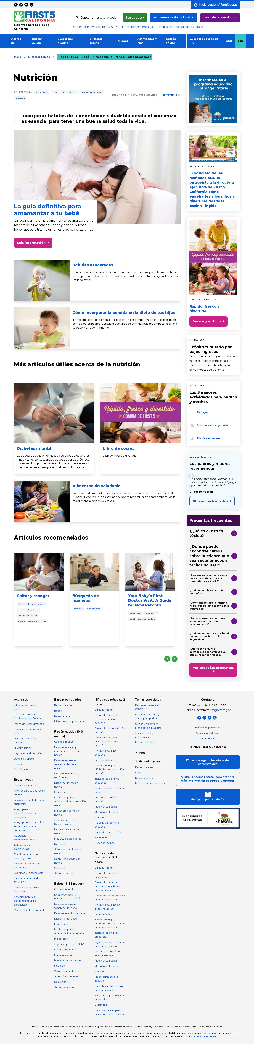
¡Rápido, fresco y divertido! (120, 455)
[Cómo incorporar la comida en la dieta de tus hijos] (42, 328)
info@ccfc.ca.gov (220, 710)
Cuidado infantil (63, 742)
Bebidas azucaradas (93, 265)
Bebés (58, 710)
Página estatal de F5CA (28, 753)
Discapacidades (144, 742)
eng (230, 42)
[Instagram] (31, 5)
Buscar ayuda (37, 41)
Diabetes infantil (34, 448)
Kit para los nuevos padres (89, 26)
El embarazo (164, 26)
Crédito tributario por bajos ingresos (210, 349)
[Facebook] (16, 5)
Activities (78, 608)
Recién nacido (42, 92)
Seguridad (60, 868)
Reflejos (202, 412)
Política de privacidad (207, 727)
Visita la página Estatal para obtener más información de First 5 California (207, 779)
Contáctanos (21, 769)
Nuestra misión (23, 748)
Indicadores (61, 939)
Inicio (17, 57)
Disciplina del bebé (65, 918)
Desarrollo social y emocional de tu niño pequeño (107, 741)
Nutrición (20, 98)
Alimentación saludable (96, 486)
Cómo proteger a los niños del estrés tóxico (208, 762)
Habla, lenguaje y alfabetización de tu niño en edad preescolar (109, 923)
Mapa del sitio (208, 738)
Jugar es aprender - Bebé (69, 944)
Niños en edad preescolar (69, 721)
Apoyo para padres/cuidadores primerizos (25, 813)
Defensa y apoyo (24, 758)
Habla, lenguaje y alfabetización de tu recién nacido (70, 801)
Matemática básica (65, 955)
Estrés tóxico (171, 41)
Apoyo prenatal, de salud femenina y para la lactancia (29, 826)
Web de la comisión (218, 17)
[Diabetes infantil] (54, 413)
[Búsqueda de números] (94, 572)
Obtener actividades (210, 501)
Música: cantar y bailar (212, 425)
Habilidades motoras (28, 615)
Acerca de (16, 41)
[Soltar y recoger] (39, 572)
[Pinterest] (21, 5)
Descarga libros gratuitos (29, 724)
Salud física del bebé (66, 976)
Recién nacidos (63, 705)
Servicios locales (64, 873)
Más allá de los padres (67, 838)
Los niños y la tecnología (28, 873)
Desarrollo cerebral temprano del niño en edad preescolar (107, 886)
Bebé (55, 92)
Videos (123, 41)
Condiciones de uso (207, 733)
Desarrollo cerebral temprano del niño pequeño (106, 719)
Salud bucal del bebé (67, 971)
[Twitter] (26, 5)
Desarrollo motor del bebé (70, 913)
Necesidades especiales (188, 26)
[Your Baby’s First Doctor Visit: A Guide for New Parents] (150, 572)
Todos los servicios (25, 785)
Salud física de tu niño (108, 832)
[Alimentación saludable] (42, 501)
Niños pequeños (63, 716)
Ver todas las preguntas (213, 667)
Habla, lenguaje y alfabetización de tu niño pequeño (109, 769)
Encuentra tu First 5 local (172, 17)
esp (241, 42)
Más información (31, 242)
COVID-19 (114, 26)
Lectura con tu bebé (66, 949)
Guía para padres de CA (203, 41)
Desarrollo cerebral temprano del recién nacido (66, 764)
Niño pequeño (68, 92)
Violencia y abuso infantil (29, 910)
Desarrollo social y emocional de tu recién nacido (67, 751)
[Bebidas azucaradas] (42, 280)
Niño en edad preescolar (91, 92)
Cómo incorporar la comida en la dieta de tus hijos (124, 312)
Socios (18, 764)
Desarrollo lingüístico (28, 610)
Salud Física (135, 613)
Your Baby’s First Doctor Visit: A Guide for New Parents (149, 600)
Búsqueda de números (86, 598)
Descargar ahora (207, 321)
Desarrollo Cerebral (36, 604)
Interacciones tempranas (138, 26)
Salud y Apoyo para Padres (142, 619)
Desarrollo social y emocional (32, 621)
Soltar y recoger (33, 596)
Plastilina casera (208, 438)
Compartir (169, 95)
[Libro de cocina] (140, 413)
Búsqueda (133, 17)
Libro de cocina (119, 448)
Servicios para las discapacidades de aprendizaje (25, 900)
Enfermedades (62, 792)
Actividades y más (147, 41)
